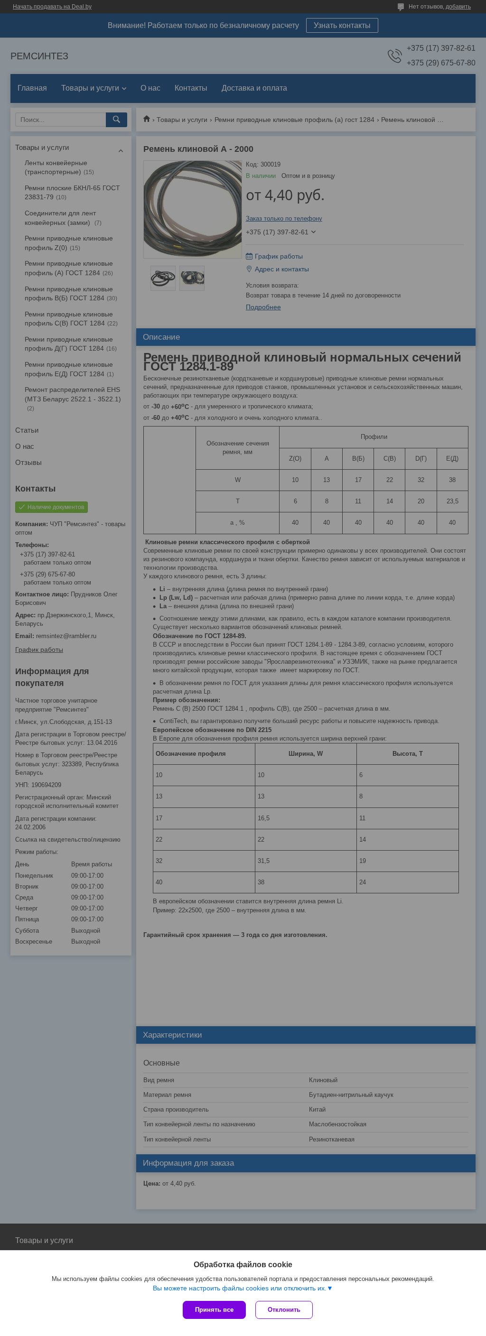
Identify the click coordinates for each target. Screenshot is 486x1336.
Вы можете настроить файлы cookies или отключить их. (240, 1288)
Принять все (214, 1309)
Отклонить (284, 1309)
